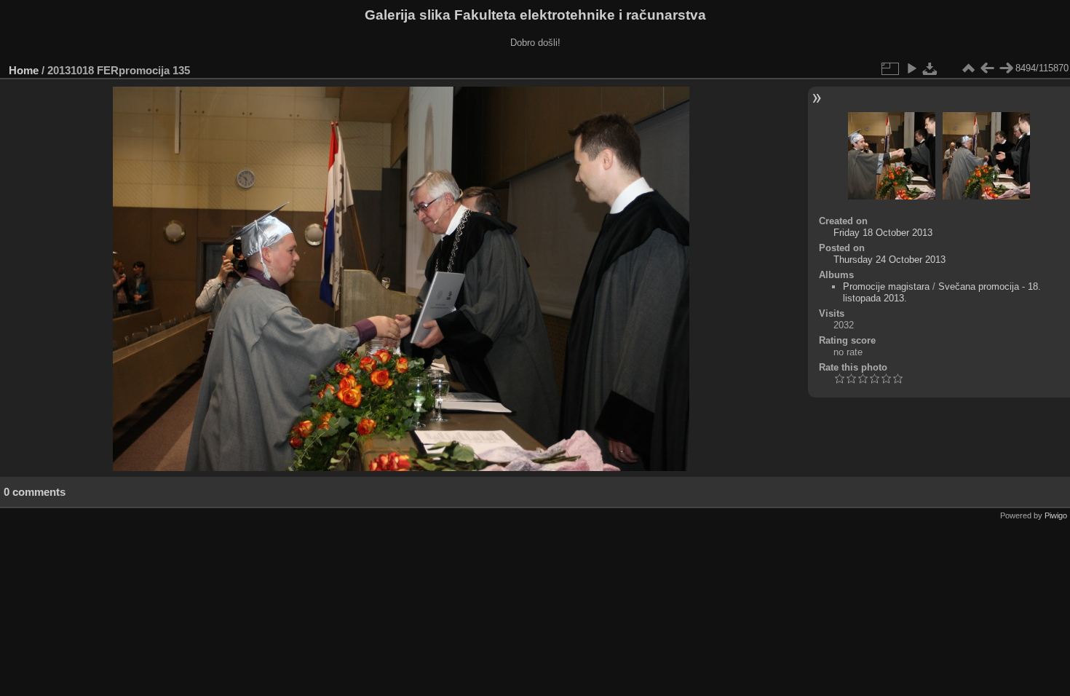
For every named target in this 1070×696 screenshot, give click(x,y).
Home (24, 70)
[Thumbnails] (968, 68)
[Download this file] (930, 68)
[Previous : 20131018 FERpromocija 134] (987, 68)
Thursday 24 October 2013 (889, 259)
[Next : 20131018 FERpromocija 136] (1005, 68)
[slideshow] (911, 68)
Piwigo (1056, 515)
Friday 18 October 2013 (882, 232)
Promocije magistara (886, 286)
